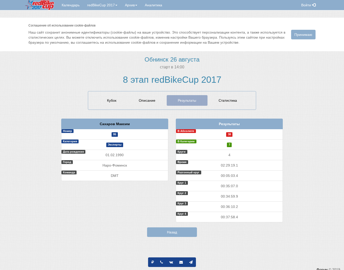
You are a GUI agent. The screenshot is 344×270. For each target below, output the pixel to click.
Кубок (111, 100)
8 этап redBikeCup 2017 (172, 79)
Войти (306, 5)
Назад (172, 232)
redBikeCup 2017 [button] (101, 5)
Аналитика (153, 5)
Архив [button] (130, 5)
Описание (147, 100)
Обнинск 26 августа (172, 59)
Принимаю (303, 35)
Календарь (71, 5)
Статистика (228, 100)
